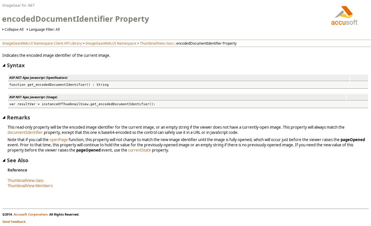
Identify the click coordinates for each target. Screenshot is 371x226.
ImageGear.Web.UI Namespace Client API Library (42, 43)
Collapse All (14, 29)
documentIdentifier (25, 132)
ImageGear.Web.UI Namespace (111, 43)
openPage (59, 139)
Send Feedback (14, 221)
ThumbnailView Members (30, 185)
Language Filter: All (44, 29)
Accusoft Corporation (31, 214)
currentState (139, 150)
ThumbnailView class (157, 43)
